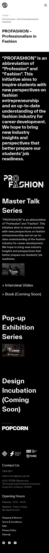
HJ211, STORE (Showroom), (21, 483)
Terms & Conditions (12, 522)
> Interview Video (17, 285)
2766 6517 (7, 471)
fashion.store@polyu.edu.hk (15, 476)
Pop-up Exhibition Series (18, 327)
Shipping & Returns (12, 517)
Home (5, 15)
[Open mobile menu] (45, 5)
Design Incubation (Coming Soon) (19, 395)
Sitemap (6, 534)
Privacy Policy (9, 530)
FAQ (4, 526)
